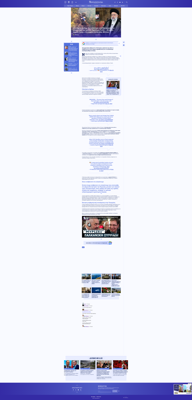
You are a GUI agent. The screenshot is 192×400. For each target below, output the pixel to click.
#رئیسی (103, 67)
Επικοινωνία (99, 396)
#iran (108, 166)
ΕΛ (75, 2)
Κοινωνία (123, 5)
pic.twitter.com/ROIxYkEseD (101, 168)
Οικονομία (96, 5)
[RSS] (122, 2)
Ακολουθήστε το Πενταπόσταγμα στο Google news (96, 243)
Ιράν (83, 247)
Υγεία (110, 5)
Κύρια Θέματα (70, 5)
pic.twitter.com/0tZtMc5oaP (106, 143)
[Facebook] (114, 2)
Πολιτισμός (103, 5)
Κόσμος (83, 5)
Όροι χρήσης (93, 396)
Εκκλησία (116, 5)
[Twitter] (117, 2)
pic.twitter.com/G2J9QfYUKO (101, 102)
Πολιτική (89, 5)
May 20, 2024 (108, 103)
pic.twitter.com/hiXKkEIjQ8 (106, 119)
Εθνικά (77, 5)
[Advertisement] (101, 261)
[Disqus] (101, 314)
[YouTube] (119, 2)
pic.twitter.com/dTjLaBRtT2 (101, 69)
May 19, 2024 (109, 121)
